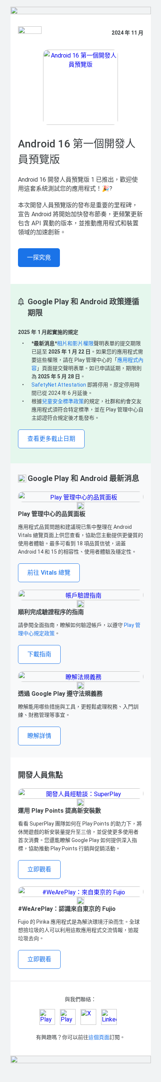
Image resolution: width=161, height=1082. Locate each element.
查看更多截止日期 (51, 438)
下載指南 (39, 654)
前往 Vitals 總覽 (48, 572)
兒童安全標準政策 (63, 401)
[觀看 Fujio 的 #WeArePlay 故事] (80, 891)
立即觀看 (39, 869)
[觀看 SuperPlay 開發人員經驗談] (80, 793)
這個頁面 (98, 1037)
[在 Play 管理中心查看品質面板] (80, 497)
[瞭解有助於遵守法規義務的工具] (80, 676)
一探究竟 (39, 257)
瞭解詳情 (39, 735)
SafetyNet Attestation (58, 385)
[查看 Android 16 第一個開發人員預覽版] (80, 87)
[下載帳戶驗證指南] (80, 595)
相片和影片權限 (75, 343)
